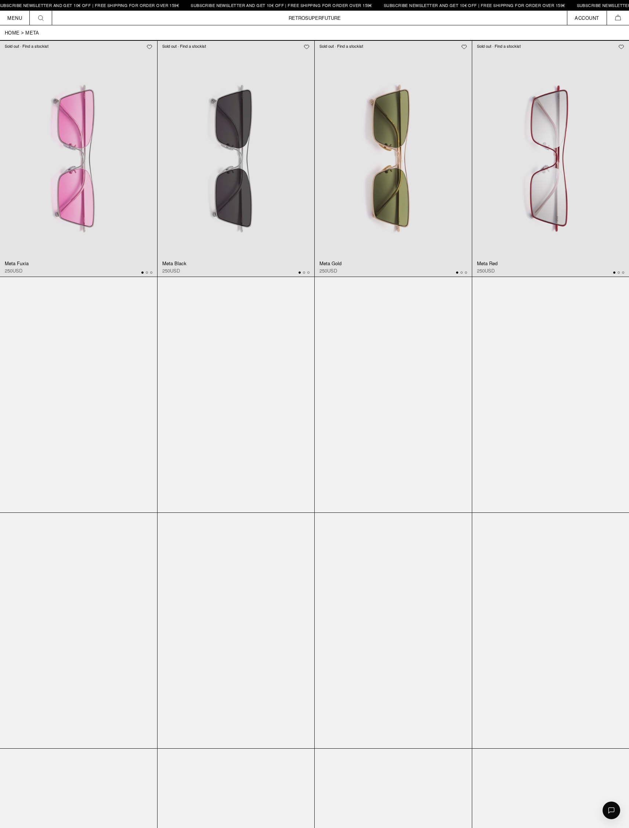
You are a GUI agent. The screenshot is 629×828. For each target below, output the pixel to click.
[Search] (41, 18)
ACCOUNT (587, 17)
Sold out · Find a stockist (26, 46)
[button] (618, 18)
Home (12, 33)
